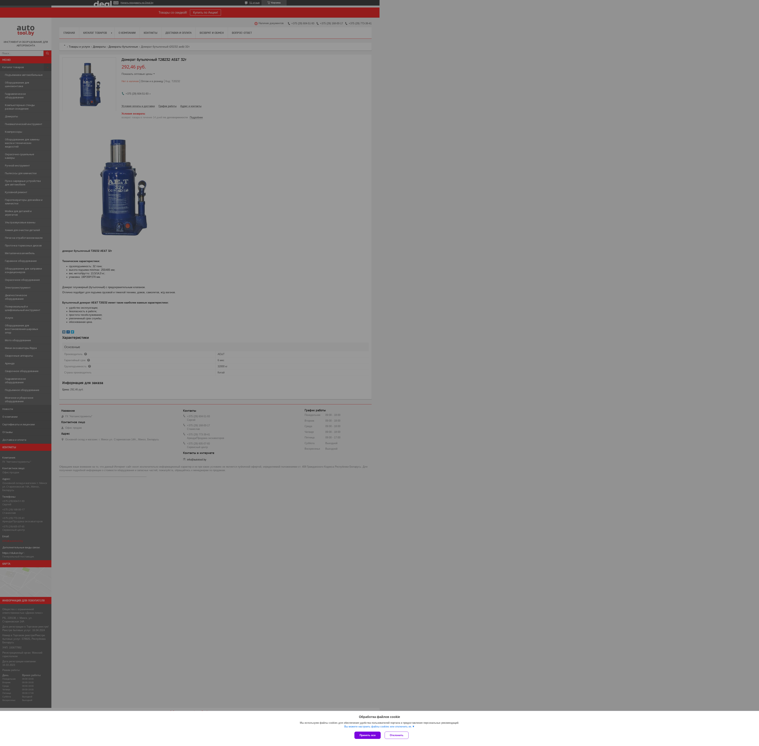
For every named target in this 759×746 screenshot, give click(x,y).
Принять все (368, 735)
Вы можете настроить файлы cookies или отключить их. (378, 726)
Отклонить (396, 735)
